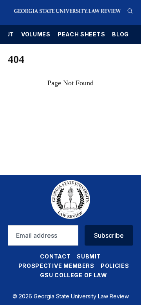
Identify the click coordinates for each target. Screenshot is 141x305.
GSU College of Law (73, 275)
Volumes (36, 34)
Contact (55, 256)
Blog (120, 34)
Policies (115, 265)
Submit (89, 256)
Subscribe (109, 235)
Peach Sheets (81, 34)
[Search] (130, 11)
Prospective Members (56, 265)
